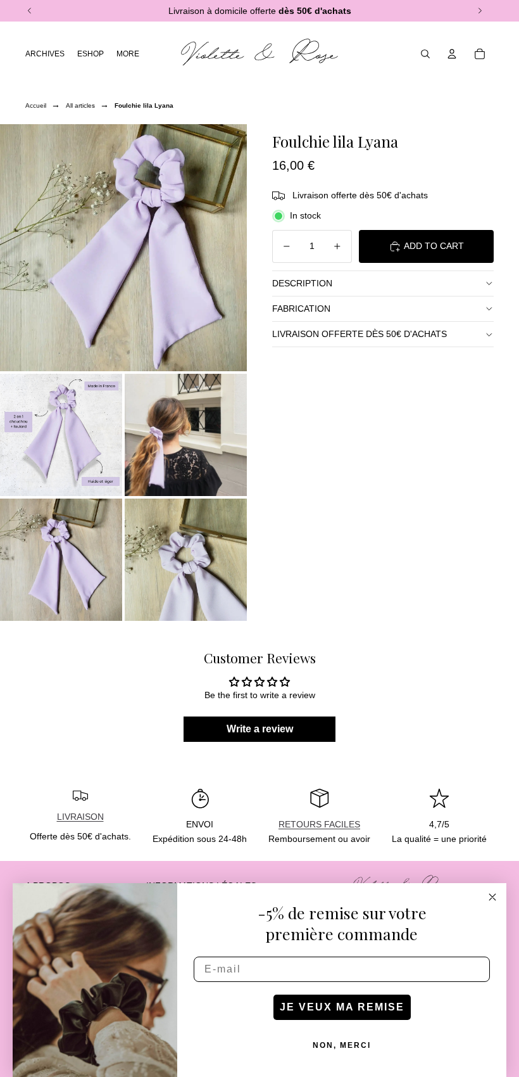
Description (302, 283)
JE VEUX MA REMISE (342, 1007)
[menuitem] (127, 54)
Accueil (35, 105)
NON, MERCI (342, 1045)
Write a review (260, 728)
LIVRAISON (80, 817)
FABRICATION (301, 308)
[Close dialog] (492, 897)
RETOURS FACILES (319, 824)
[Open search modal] (425, 54)
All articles (80, 105)
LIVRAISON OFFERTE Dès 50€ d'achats (359, 334)
